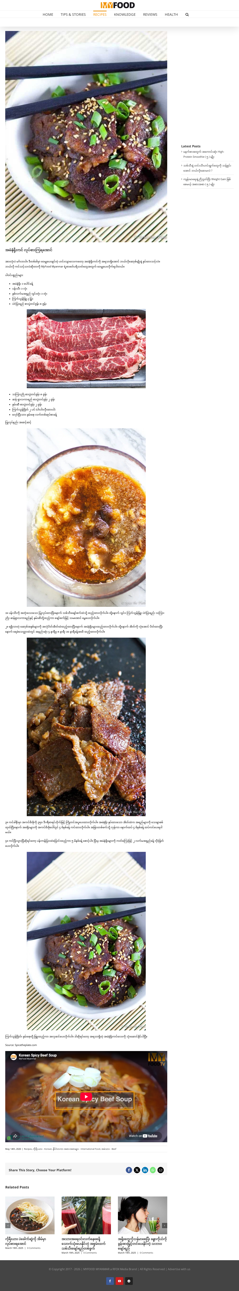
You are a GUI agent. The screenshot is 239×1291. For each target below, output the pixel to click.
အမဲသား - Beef (108, 1148)
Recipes (28, 1148)
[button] (187, 14)
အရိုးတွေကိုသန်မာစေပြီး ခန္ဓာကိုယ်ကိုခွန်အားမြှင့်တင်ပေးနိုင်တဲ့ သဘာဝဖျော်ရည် (77, 1243)
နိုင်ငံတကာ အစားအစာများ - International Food (76, 1148)
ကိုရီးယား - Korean (42, 1148)
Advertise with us (179, 1269)
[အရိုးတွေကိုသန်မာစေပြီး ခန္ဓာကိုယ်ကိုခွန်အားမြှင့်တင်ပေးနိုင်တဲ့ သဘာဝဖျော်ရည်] (77, 1198)
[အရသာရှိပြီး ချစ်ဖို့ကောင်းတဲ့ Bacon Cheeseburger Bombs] (134, 1198)
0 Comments (25, 1252)
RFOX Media (120, 1269)
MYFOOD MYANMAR (96, 1269)
